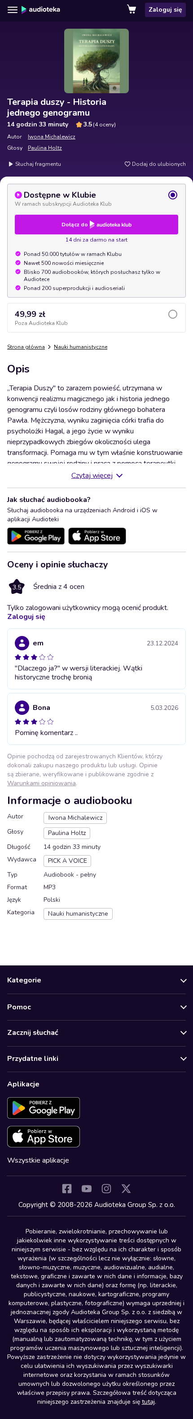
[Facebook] (66, 1188)
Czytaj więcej (92, 476)
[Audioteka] (41, 10)
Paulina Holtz (45, 147)
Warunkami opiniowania (41, 783)
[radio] (96, 199)
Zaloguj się (165, 9)
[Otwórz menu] (12, 9)
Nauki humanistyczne (80, 346)
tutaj (148, 1401)
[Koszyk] (132, 9)
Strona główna (26, 346)
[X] (126, 1188)
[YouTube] (86, 1188)
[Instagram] (106, 1188)
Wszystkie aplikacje (38, 1160)
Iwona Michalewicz (51, 136)
